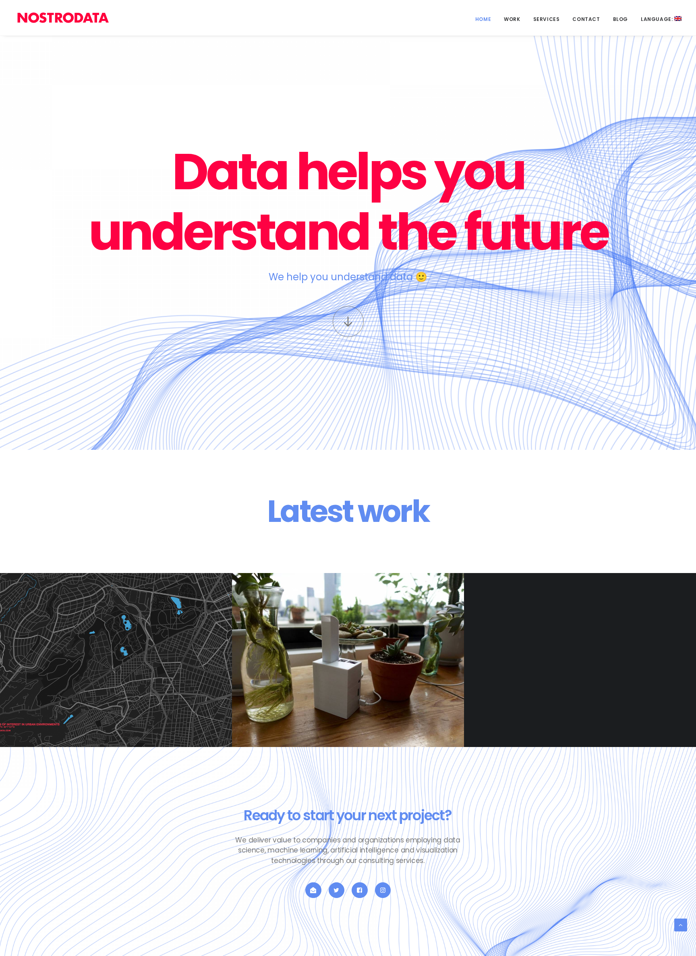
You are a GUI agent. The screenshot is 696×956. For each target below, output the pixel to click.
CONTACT (586, 19)
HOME (483, 19)
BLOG (620, 19)
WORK (512, 19)
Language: (657, 19)
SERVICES (546, 19)
